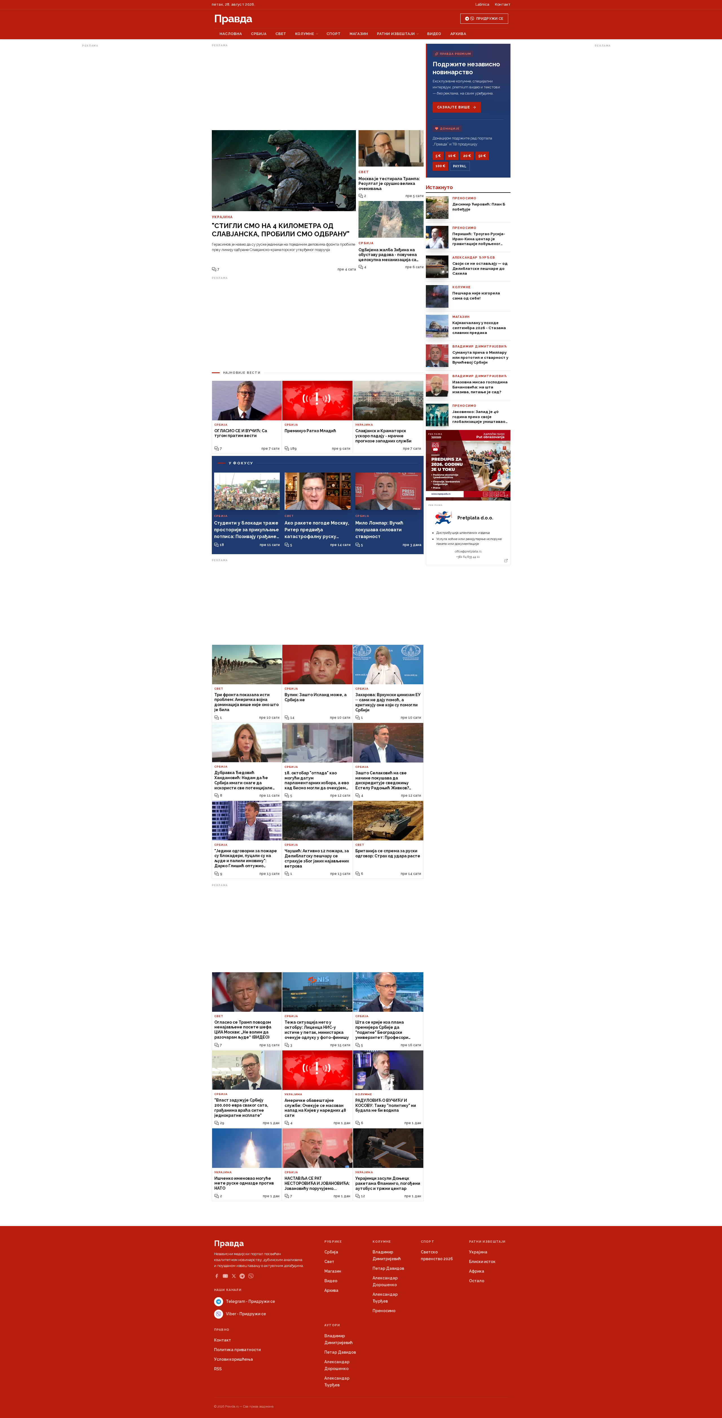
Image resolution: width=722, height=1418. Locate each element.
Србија (259, 34)
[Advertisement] (104, 134)
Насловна (231, 34)
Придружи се (489, 19)
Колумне (304, 34)
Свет (281, 34)
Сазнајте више (453, 107)
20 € (467, 156)
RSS (218, 1369)
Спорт (334, 34)
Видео (434, 34)
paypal (460, 166)
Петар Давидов (388, 1268)
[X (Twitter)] (234, 1276)
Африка (476, 1271)
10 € (452, 156)
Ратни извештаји (396, 34)
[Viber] (251, 1276)
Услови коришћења (233, 1359)
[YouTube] (225, 1276)
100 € (440, 166)
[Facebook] (216, 1276)
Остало (476, 1281)
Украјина (478, 1252)
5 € (438, 156)
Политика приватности (237, 1349)
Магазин (359, 34)
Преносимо (384, 1310)
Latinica (482, 4)
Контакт (502, 4)
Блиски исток (482, 1261)
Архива (458, 34)
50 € (482, 156)
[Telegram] (242, 1276)
